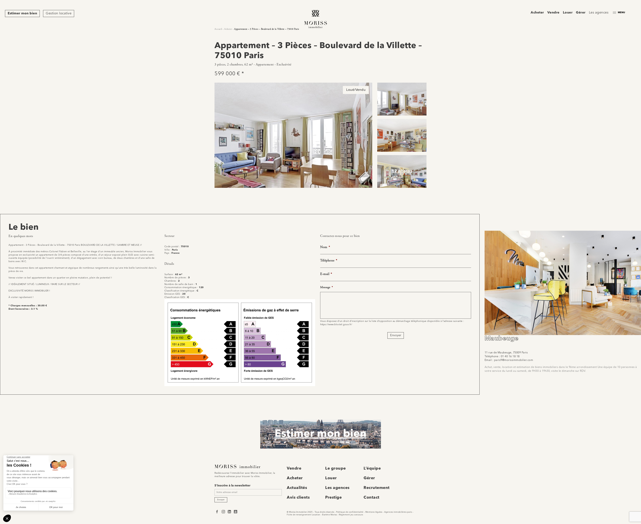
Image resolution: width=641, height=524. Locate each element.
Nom (325, 247)
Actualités (297, 488)
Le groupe (335, 469)
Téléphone (328, 260)
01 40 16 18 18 (510, 356)
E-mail (326, 274)
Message (326, 287)
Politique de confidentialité (349, 512)
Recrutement (377, 488)
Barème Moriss (329, 515)
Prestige (333, 498)
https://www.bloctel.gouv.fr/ (336, 324)
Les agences (599, 12)
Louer (568, 12)
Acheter (537, 12)
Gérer (581, 12)
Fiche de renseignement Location (303, 515)
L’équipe (372, 469)
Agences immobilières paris (398, 512)
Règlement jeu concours (351, 515)
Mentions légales (373, 512)
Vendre (553, 12)
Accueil (218, 29)
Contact (371, 498)
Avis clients (298, 498)
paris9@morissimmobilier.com (513, 360)
